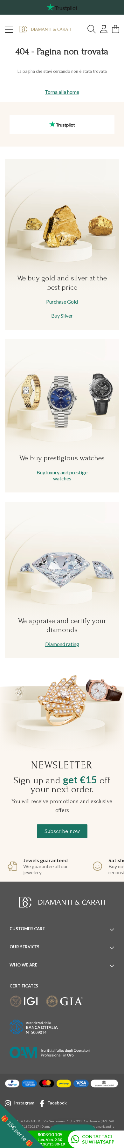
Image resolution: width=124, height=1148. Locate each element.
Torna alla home (62, 92)
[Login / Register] (104, 29)
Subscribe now (62, 831)
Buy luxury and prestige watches (62, 475)
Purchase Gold (62, 302)
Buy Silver (62, 316)
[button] (22, 1125)
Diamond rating (62, 644)
